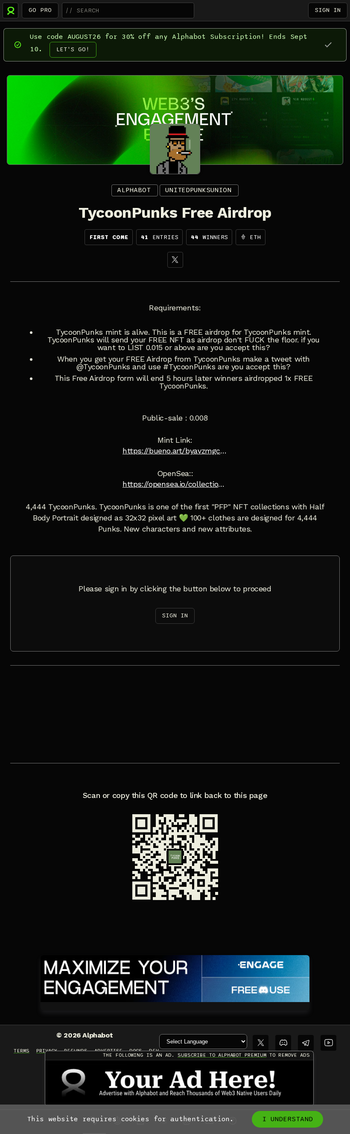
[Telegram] (306, 1043)
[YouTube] (328, 1043)
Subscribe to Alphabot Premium (222, 1055)
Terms (21, 1051)
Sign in (328, 10)
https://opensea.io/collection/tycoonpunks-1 (175, 484)
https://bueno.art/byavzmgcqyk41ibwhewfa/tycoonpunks (175, 451)
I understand (287, 1119)
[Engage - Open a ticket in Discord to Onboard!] (175, 977)
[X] (175, 260)
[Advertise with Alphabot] (179, 1083)
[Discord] (283, 1043)
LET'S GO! (73, 49)
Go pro (40, 10)
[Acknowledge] (328, 45)
